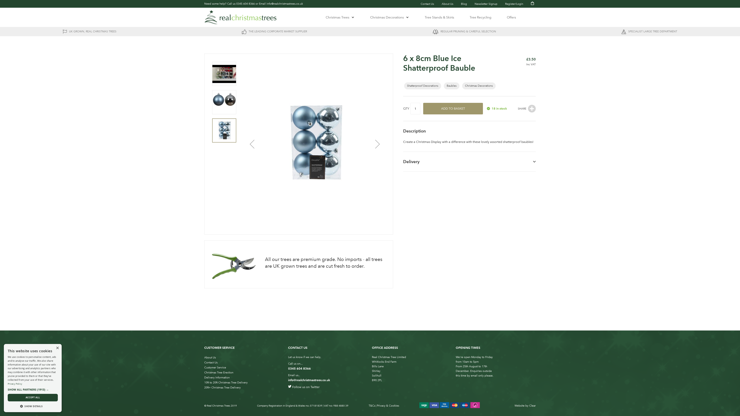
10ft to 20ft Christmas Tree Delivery (226, 382)
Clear (532, 405)
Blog (464, 4)
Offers (511, 17)
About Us (447, 4)
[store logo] (240, 17)
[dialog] (33, 378)
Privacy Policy (15, 383)
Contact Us (427, 4)
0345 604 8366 (245, 3)
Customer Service (215, 367)
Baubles (452, 85)
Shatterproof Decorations (422, 85)
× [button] (57, 348)
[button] (252, 144)
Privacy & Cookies (388, 405)
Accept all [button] (33, 397)
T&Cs (372, 405)
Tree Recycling (480, 17)
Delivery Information (217, 377)
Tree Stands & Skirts (439, 17)
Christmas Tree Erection (218, 372)
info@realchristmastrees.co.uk (285, 3)
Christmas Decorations (387, 17)
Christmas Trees (337, 17)
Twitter (315, 387)
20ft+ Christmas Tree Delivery (222, 387)
